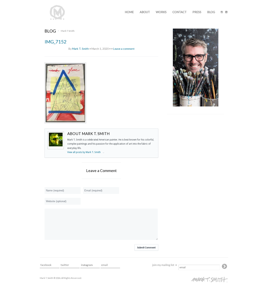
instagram (90, 266)
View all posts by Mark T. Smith (86, 152)
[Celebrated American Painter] (57, 19)
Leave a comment (124, 48)
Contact (179, 12)
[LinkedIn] (226, 12)
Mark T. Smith (80, 48)
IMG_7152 (56, 41)
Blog (211, 12)
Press (196, 12)
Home (129, 12)
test (49, 266)
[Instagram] (222, 12)
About (145, 12)
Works (161, 12)
